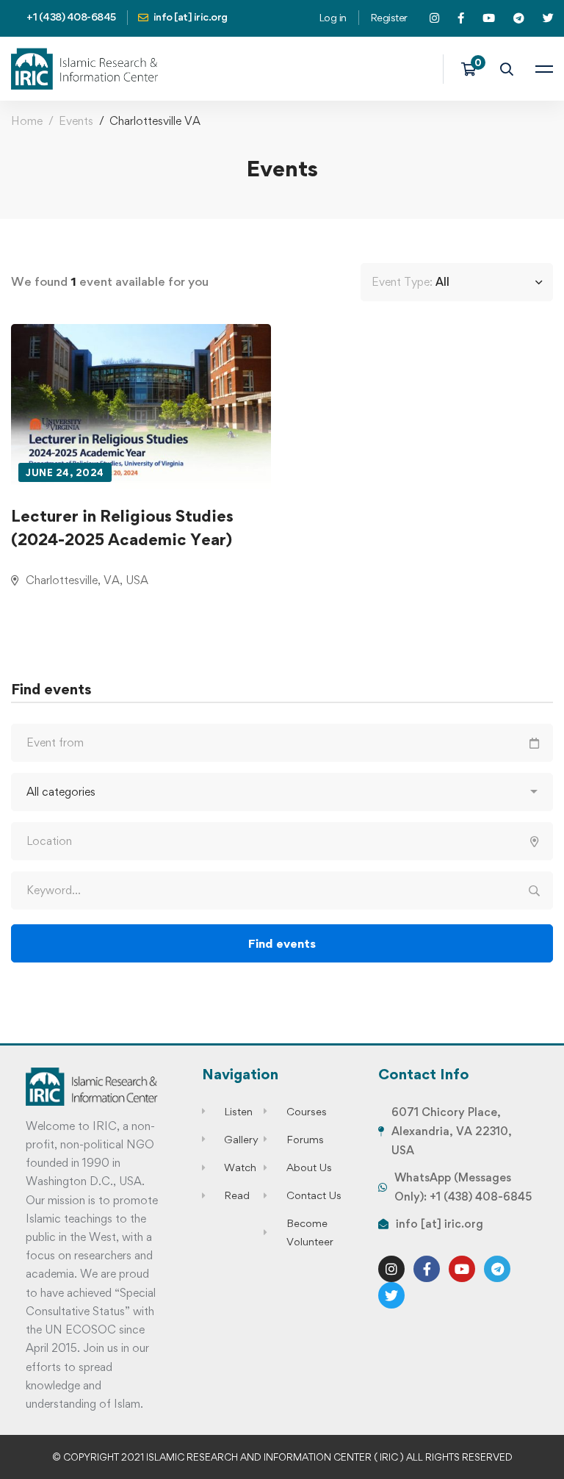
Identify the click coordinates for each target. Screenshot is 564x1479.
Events (76, 121)
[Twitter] (391, 1295)
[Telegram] (497, 1269)
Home (27, 121)
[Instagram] (391, 1269)
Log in (333, 17)
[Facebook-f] (426, 1269)
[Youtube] (462, 1269)
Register (389, 17)
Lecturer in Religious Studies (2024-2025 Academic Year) (122, 527)
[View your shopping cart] (473, 69)
